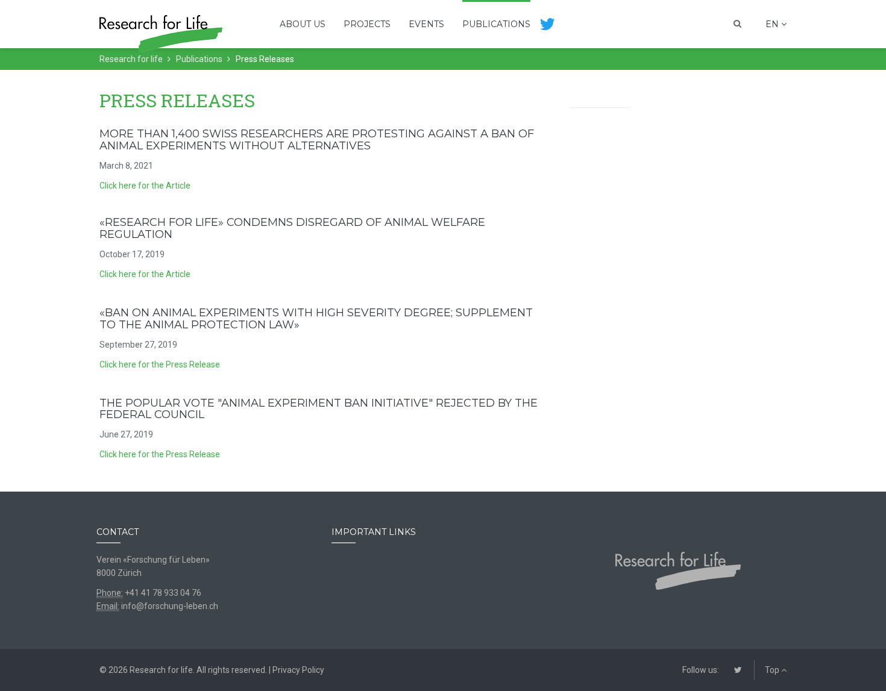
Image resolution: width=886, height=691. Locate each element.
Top (773, 670)
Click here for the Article (144, 185)
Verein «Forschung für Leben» (153, 559)
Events (426, 24)
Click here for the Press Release (159, 364)
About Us (302, 24)
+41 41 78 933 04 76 (163, 593)
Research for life (131, 59)
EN (773, 24)
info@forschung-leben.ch (169, 606)
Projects (367, 24)
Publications (496, 24)
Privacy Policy (298, 670)
